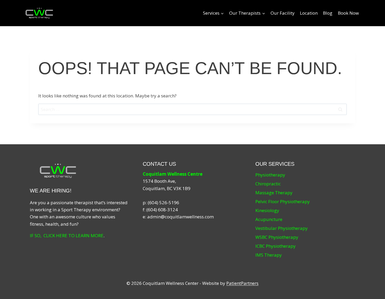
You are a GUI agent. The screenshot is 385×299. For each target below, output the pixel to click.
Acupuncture (268, 219)
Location (309, 13)
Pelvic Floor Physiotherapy (282, 201)
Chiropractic (268, 184)
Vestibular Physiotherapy (281, 228)
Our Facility (283, 13)
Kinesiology (267, 210)
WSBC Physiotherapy (276, 237)
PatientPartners (242, 283)
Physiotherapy (270, 175)
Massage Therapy (274, 193)
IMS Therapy (268, 255)
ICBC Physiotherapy (275, 246)
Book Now (348, 13)
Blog (327, 13)
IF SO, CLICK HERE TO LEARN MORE (66, 235)
